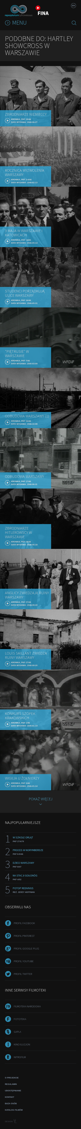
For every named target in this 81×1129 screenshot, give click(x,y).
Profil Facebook (24, 923)
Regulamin (11, 1084)
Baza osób (11, 1103)
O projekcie (12, 1078)
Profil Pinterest (24, 936)
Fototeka (20, 1019)
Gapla (17, 1031)
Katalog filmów (14, 1110)
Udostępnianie (13, 1091)
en (73, 5)
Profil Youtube (24, 961)
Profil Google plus (26, 948)
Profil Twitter (23, 974)
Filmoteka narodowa (27, 1006)
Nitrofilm (20, 1057)
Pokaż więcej (40, 798)
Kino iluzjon (22, 1044)
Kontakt (9, 1097)
